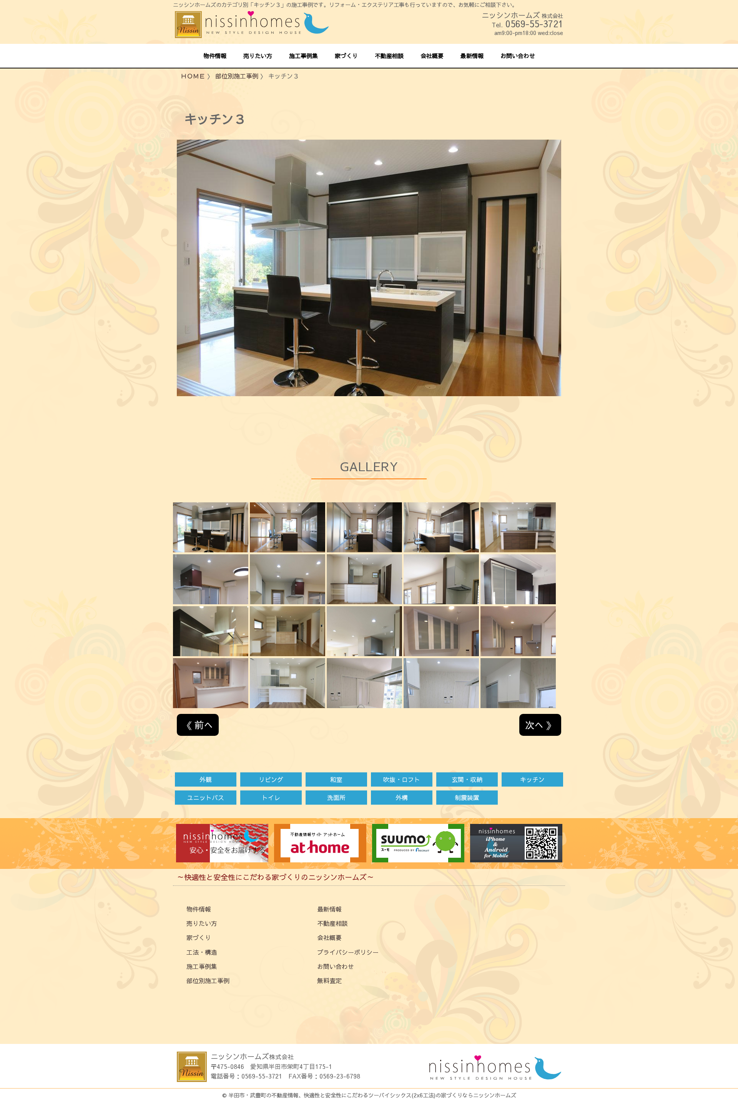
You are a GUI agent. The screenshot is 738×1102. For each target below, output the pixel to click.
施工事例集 (201, 966)
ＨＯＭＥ (193, 76)
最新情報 (329, 909)
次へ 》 (540, 724)
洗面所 (336, 797)
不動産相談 (332, 923)
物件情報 (198, 909)
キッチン (532, 779)
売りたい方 (201, 923)
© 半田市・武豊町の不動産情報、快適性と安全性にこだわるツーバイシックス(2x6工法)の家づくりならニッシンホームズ (369, 1095)
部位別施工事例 (236, 76)
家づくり (198, 937)
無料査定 (329, 980)
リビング (271, 779)
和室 (336, 779)
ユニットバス (205, 797)
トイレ (271, 797)
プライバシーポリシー (348, 952)
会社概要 (329, 937)
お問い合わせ (335, 966)
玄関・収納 (467, 779)
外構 (402, 797)
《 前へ (198, 724)
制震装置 (467, 797)
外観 (205, 779)
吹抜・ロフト (401, 779)
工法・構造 (201, 952)
